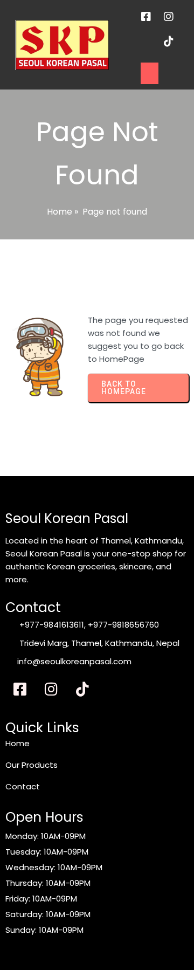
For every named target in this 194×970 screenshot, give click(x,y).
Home (59, 211)
